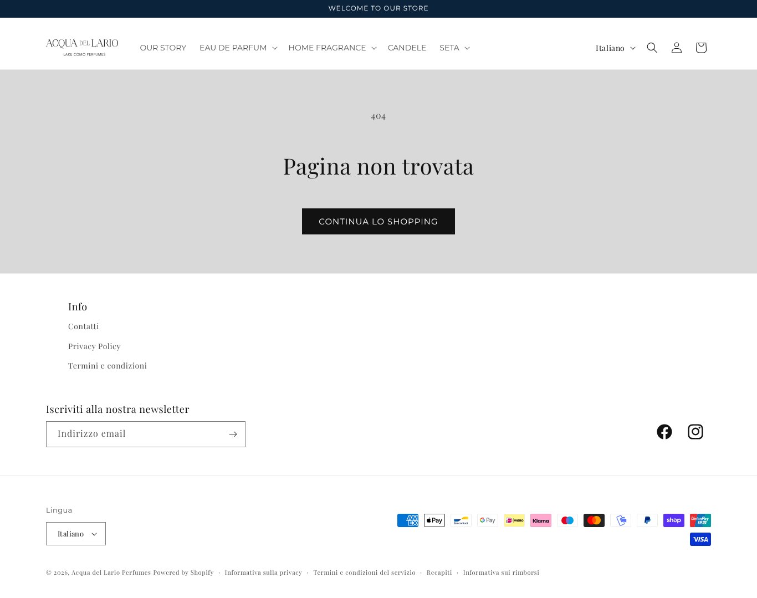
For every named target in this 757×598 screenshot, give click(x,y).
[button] (237, 47)
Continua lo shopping (378, 221)
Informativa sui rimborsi (501, 572)
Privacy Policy (94, 346)
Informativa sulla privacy (264, 572)
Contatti (83, 326)
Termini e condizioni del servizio (364, 572)
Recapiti (439, 572)
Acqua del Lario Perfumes (111, 572)
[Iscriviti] (233, 434)
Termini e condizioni (107, 365)
